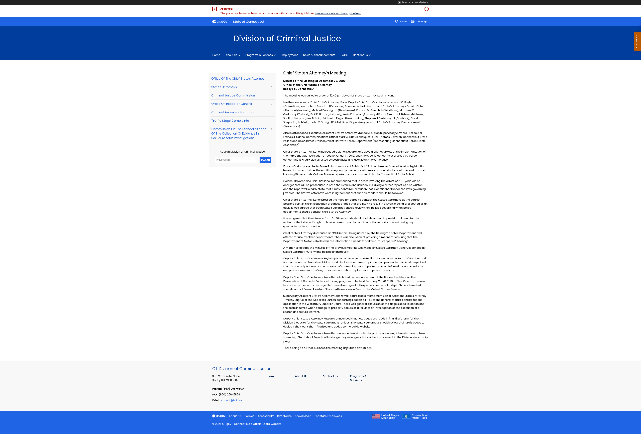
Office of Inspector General (231, 104)
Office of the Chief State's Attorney (237, 78)
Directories (284, 416)
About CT (235, 416)
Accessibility (266, 416)
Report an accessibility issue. (415, 2)
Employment (289, 55)
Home (216, 55)
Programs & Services (259, 55)
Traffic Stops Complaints (230, 121)
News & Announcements (319, 55)
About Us (231, 55)
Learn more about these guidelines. (338, 13)
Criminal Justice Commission (233, 95)
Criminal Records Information (233, 112)
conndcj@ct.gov (232, 400)
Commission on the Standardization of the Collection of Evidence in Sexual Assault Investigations (238, 133)
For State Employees (328, 416)
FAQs (344, 55)
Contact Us (360, 55)
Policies (249, 416)
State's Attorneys (224, 87)
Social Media (303, 416)
